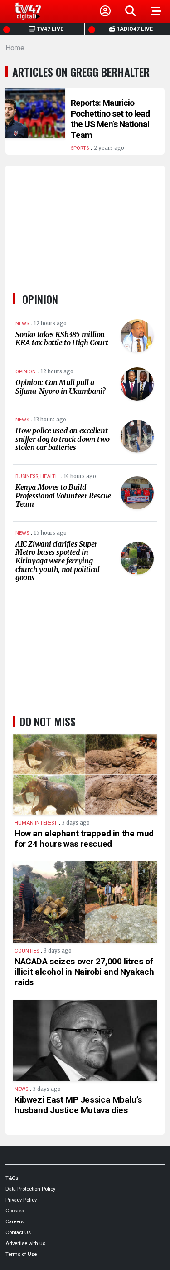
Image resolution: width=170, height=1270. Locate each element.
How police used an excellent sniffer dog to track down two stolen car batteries (62, 439)
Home (14, 48)
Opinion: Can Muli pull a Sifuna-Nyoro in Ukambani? (60, 387)
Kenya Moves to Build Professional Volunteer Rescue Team (63, 495)
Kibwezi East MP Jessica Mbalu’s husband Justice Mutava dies (78, 1104)
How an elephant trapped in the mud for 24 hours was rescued (84, 838)
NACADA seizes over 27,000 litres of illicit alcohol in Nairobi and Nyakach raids (84, 971)
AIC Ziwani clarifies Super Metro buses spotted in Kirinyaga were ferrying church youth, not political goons (57, 560)
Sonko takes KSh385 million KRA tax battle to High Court (61, 338)
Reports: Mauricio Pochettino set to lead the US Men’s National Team (110, 119)
